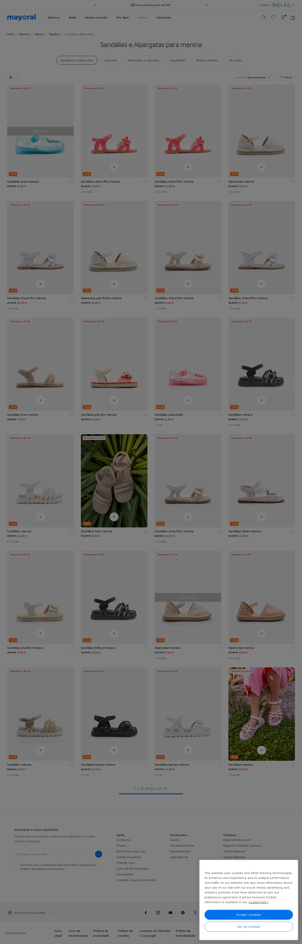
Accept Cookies (248, 915)
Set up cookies (249, 927)
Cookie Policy (258, 902)
